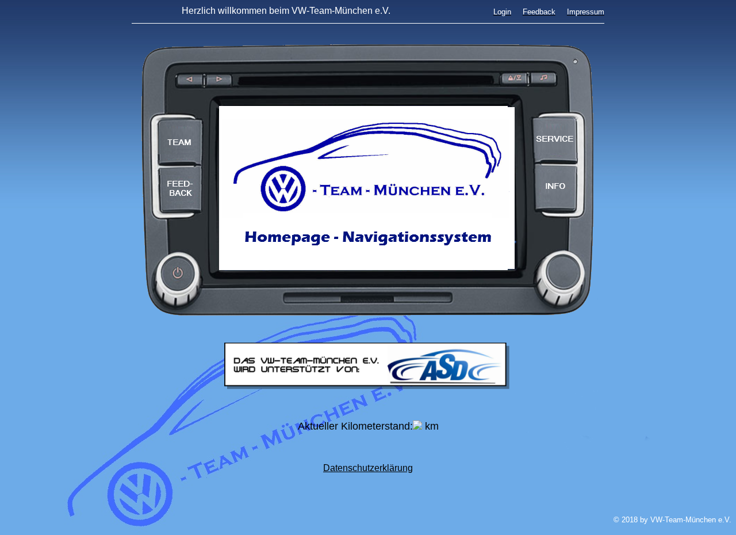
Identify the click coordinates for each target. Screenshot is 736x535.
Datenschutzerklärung (368, 468)
